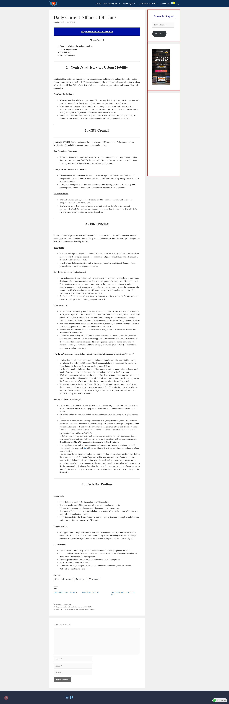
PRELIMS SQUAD (110, 3)
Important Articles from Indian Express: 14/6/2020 (73, 607)
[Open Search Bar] (177, 3)
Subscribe (159, 33)
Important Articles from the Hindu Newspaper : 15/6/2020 (76, 609)
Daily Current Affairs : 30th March (65, 592)
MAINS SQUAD (128, 3)
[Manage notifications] (6, 698)
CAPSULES (165, 3)
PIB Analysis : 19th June (90, 592)
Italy (85, 448)
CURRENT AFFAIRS (148, 3)
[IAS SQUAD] (54, 3)
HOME (98, 3)
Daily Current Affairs (63, 604)
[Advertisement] (163, 134)
